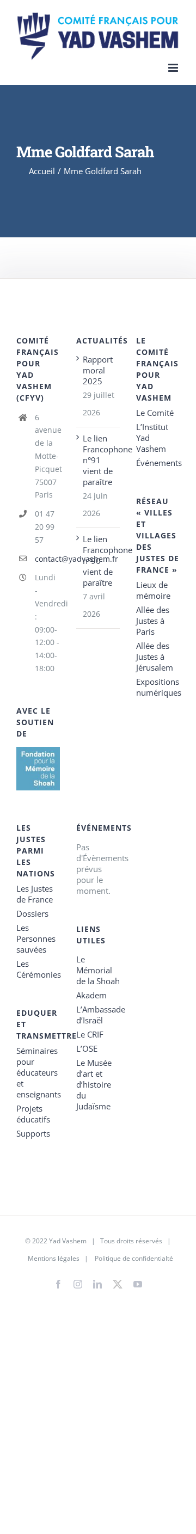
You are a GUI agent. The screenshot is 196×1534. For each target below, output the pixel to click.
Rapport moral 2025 (98, 370)
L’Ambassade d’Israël (98, 1015)
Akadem (91, 995)
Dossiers (32, 913)
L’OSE (86, 1048)
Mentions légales (53, 1258)
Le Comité (155, 412)
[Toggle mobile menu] (174, 67)
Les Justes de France (34, 894)
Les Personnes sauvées (36, 938)
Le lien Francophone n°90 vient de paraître (98, 560)
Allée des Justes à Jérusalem (154, 656)
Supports (33, 1133)
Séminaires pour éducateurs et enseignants (38, 1072)
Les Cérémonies (38, 969)
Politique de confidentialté (134, 1258)
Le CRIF (89, 1034)
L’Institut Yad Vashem (152, 437)
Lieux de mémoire (153, 590)
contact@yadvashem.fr (47, 559)
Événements (158, 462)
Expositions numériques (158, 687)
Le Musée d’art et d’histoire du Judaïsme (94, 1084)
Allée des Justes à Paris (152, 620)
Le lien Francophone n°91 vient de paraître (98, 460)
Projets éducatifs (33, 1114)
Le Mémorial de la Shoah (98, 970)
